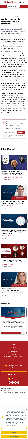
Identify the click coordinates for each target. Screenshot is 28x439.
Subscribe (20, 132)
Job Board (14, 351)
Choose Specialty (12, 6)
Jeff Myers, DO (18, 177)
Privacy (14, 354)
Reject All (14, 432)
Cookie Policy (12, 425)
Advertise (14, 346)
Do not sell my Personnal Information (14, 356)
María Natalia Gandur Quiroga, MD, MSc (13, 292)
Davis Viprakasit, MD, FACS (10, 205)
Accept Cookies (14, 436)
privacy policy (7, 136)
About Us (14, 344)
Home (4, 392)
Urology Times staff (8, 264)
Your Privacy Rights (14, 358)
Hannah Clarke (7, 235)
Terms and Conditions (14, 353)
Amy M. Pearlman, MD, (9, 177)
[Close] (26, 409)
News (16, 392)
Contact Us (14, 349)
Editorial (14, 347)
